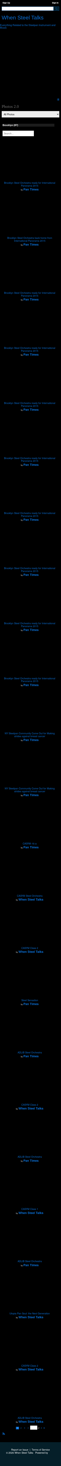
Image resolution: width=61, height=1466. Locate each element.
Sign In (55, 2)
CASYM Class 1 (29, 1209)
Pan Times (31, 189)
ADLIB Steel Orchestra (30, 1052)
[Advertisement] (30, 64)
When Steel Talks (23, 18)
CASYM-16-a (30, 843)
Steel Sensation (29, 1000)
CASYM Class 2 (29, 948)
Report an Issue (19, 1449)
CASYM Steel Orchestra (30, 895)
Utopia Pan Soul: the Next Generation (29, 1313)
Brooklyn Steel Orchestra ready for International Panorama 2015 (29, 184)
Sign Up (6, 2)
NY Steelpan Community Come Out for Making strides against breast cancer (30, 735)
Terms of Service (41, 1449)
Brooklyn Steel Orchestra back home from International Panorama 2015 (29, 239)
